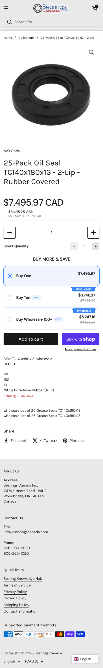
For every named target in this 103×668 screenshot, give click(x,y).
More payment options (80, 349)
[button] (94, 8)
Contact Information (21, 611)
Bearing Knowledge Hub (23, 578)
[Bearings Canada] (50, 8)
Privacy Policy (15, 591)
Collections (26, 38)
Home (8, 38)
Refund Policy (15, 598)
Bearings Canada (48, 653)
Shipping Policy (16, 604)
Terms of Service (17, 585)
